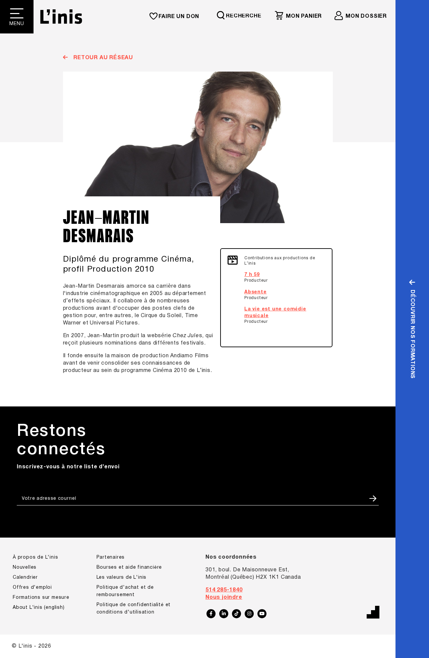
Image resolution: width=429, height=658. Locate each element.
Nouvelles (25, 567)
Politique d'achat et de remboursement (125, 591)
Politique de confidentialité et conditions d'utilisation (134, 609)
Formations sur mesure (41, 597)
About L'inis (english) (39, 607)
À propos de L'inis (35, 557)
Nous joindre (223, 597)
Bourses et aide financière (129, 567)
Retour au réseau (102, 58)
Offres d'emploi (32, 587)
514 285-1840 (224, 590)
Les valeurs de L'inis (122, 577)
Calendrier (25, 577)
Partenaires (111, 557)
